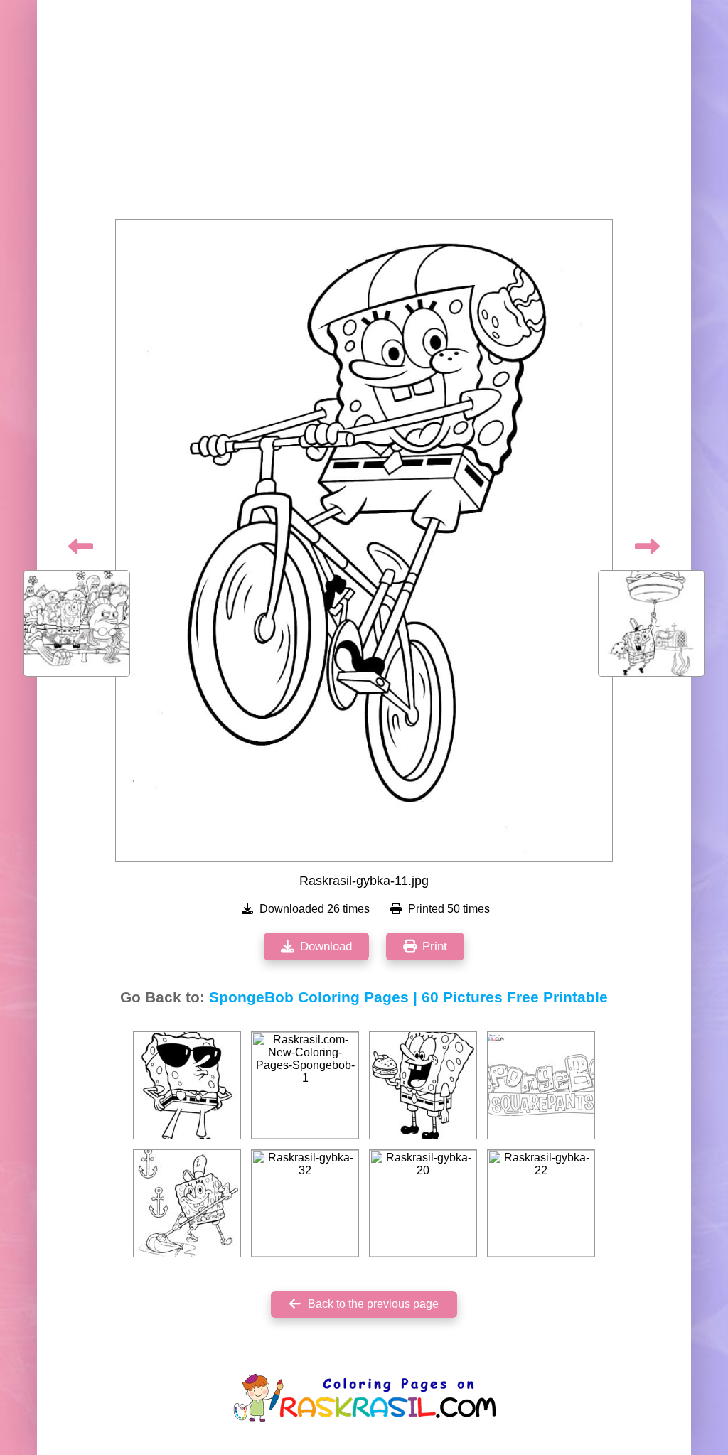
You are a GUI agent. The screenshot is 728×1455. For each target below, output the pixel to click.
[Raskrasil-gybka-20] (423, 1203)
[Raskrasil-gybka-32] (305, 1203)
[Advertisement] (364, 113)
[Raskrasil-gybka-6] (187, 1085)
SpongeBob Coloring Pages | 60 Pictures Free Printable (408, 997)
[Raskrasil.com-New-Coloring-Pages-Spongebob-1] (305, 1085)
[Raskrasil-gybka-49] (423, 1085)
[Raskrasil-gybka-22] (541, 1203)
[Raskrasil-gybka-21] (187, 1203)
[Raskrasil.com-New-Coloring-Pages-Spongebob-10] (541, 1085)
